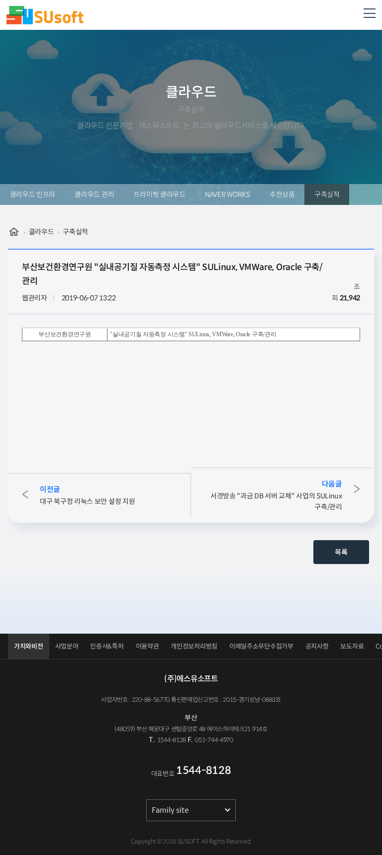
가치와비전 (28, 646)
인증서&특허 (106, 646)
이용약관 (147, 646)
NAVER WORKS (227, 194)
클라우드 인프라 (33, 194)
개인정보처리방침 (194, 646)
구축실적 (327, 194)
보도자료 (352, 646)
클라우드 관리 (94, 194)
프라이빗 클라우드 (159, 194)
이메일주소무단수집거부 (261, 646)
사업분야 (67, 646)
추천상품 (282, 194)
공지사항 (317, 646)
